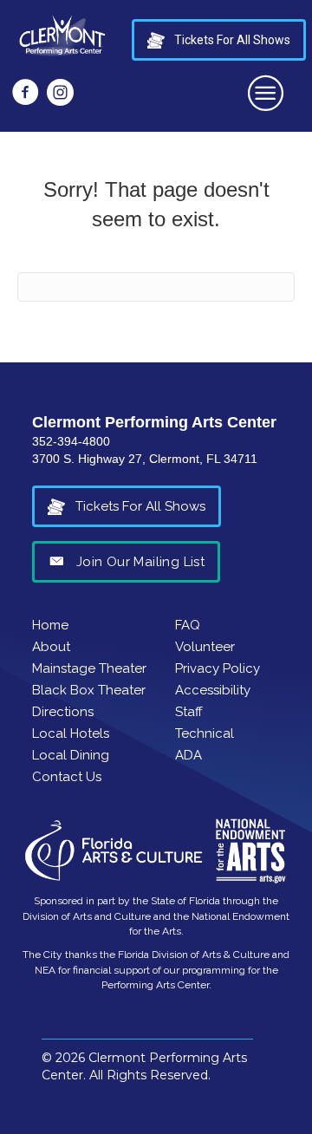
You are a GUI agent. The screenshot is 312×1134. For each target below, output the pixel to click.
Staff (189, 712)
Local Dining (70, 755)
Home (50, 625)
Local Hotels (70, 733)
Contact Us (66, 777)
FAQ (187, 625)
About (51, 647)
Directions (63, 712)
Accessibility (212, 690)
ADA (188, 755)
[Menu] (266, 92)
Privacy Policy (217, 668)
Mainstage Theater (89, 668)
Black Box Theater (89, 690)
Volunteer (205, 647)
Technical (204, 733)
